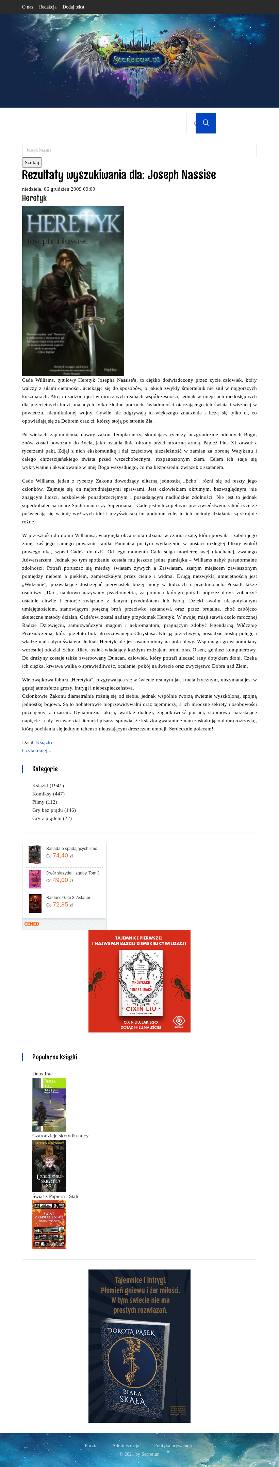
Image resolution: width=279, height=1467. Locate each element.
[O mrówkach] (139, 980)
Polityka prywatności (174, 1445)
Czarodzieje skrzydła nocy (60, 1135)
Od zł (59, 855)
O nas (27, 7)
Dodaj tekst (73, 7)
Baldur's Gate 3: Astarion (69, 897)
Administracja (125, 1445)
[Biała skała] (139, 1345)
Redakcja (47, 7)
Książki (44, 742)
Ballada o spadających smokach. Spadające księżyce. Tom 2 (74, 848)
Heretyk (34, 197)
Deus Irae (42, 1073)
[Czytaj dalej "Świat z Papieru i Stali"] (49, 1224)
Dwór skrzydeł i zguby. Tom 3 (73, 873)
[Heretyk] (73, 290)
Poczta (91, 1445)
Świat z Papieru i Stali (55, 1196)
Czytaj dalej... (36, 750)
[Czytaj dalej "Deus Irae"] (49, 1104)
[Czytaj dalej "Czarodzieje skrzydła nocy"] (49, 1165)
